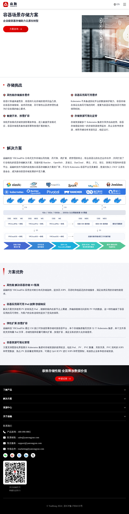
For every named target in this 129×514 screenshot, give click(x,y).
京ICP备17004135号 (73, 506)
